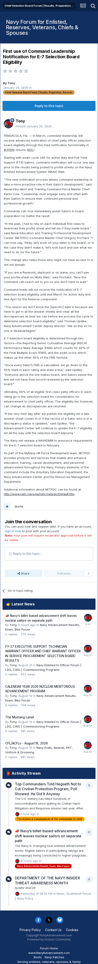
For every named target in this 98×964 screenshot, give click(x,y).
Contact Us (53, 930)
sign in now (13, 531)
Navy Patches (54, 957)
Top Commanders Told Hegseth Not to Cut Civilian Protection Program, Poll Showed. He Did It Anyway (48, 789)
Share (24, 573)
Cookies (72, 930)
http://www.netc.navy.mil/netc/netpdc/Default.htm (39, 494)
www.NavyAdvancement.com (49, 953)
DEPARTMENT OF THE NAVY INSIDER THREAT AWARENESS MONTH (47, 880)
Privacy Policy (30, 930)
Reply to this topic (49, 106)
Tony (11, 83)
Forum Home (49, 948)
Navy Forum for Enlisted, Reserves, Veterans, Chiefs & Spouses (42, 27)
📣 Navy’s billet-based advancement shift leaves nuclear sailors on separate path (48, 836)
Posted (34, 126)
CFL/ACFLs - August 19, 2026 (26, 743)
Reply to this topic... (27, 554)
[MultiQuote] (7, 506)
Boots (38, 957)
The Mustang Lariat (19, 717)
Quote (19, 506)
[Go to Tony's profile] (8, 123)
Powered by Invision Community (49, 939)
